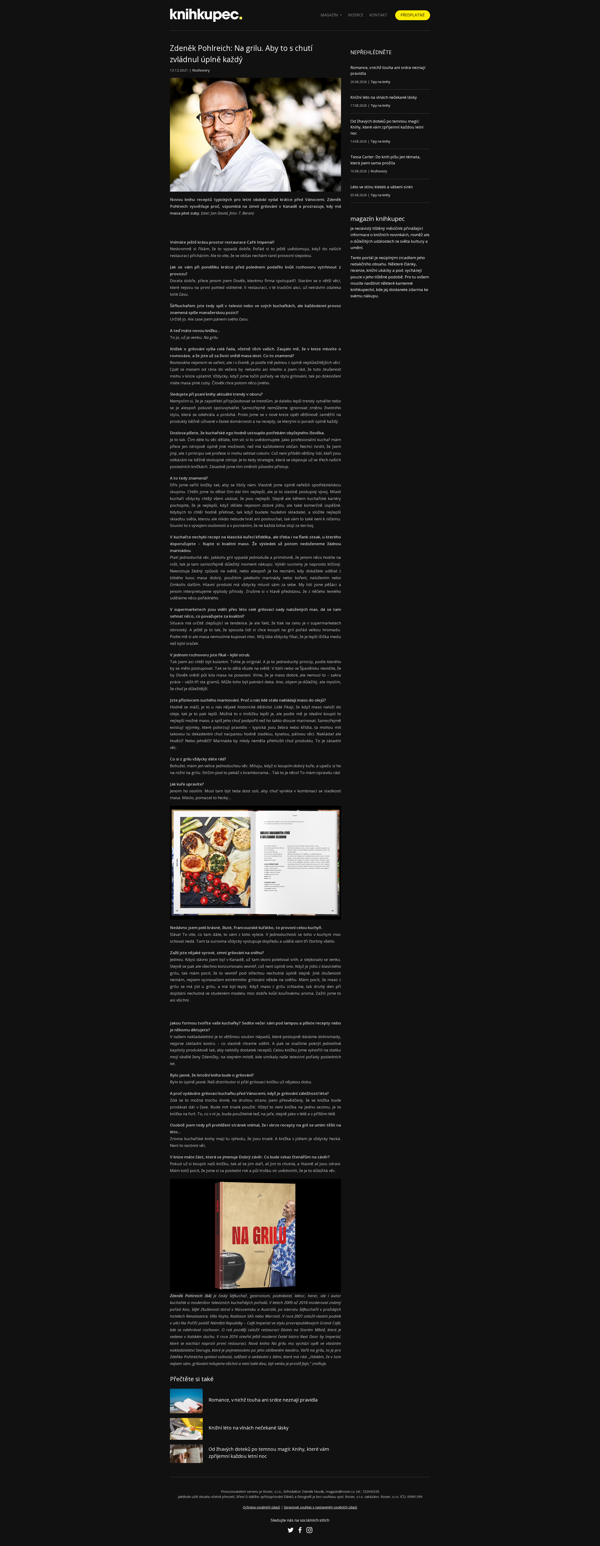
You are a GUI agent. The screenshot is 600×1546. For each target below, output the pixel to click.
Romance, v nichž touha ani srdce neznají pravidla (263, 1400)
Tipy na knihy (380, 81)
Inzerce (355, 15)
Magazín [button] (330, 15)
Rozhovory (201, 70)
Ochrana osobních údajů (261, 1507)
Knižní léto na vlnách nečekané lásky (249, 1428)
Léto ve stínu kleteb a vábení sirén (381, 186)
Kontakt (378, 15)
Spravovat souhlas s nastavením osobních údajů (320, 1507)
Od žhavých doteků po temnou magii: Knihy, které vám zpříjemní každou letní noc (387, 127)
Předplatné (413, 15)
